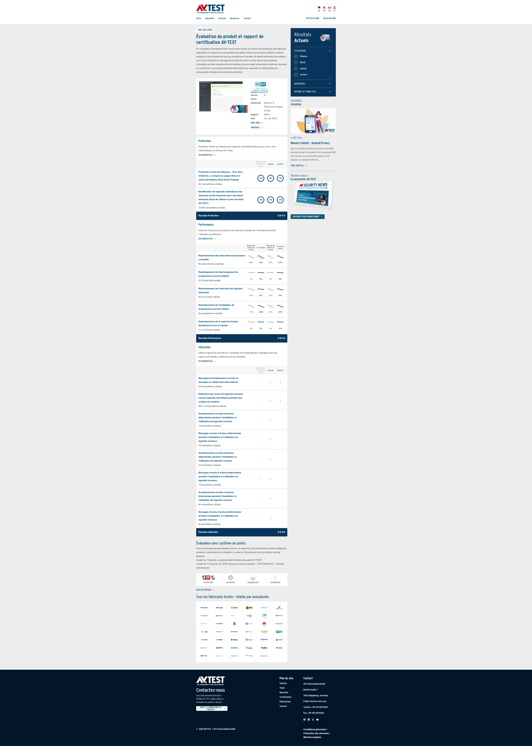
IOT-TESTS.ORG (312, 18)
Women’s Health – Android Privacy (310, 143)
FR (329, 11)
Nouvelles (209, 18)
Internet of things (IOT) (305, 91)
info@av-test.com (318, 701)
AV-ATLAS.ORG (329, 18)
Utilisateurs (300, 50)
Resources (234, 18)
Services (222, 18)
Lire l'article (297, 165)
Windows (303, 56)
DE (319, 11)
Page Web (255, 122)
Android (303, 68)
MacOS (302, 62)
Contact (247, 18)
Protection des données (316, 733)
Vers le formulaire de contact (211, 708)
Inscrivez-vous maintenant (306, 216)
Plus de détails (203, 590)
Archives (255, 127)
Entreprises (299, 83)
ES (335, 11)
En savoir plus (206, 155)
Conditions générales (314, 730)
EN (324, 11)
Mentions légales (312, 737)
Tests (198, 18)
